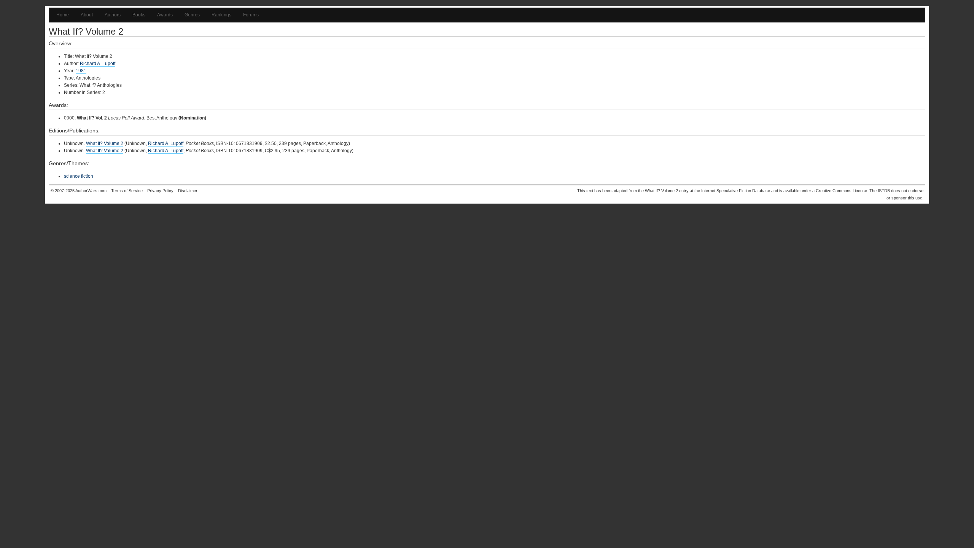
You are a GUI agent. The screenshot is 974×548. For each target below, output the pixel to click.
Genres (192, 15)
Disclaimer (187, 190)
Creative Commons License (841, 190)
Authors (113, 15)
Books (138, 15)
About (87, 15)
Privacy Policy (160, 190)
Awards (165, 15)
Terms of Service (127, 190)
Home (62, 15)
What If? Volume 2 (104, 143)
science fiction (78, 176)
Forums (251, 15)
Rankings (221, 15)
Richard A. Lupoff (97, 63)
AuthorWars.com (91, 190)
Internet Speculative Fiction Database (735, 190)
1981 (81, 70)
